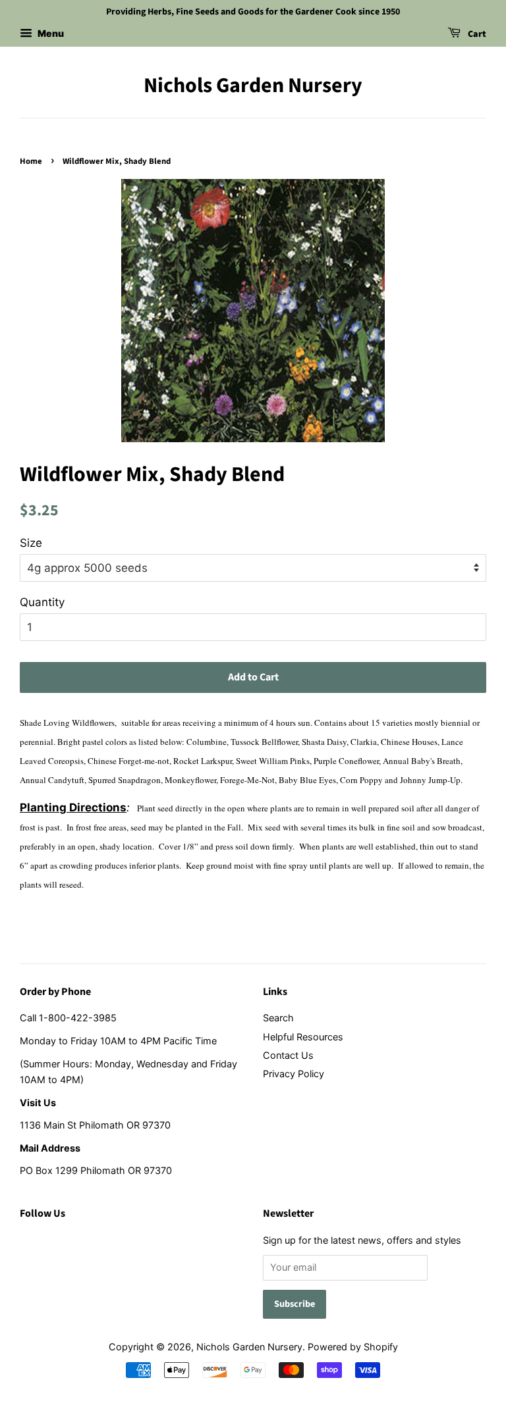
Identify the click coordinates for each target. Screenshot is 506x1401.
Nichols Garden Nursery (253, 85)
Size (31, 542)
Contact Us (288, 1055)
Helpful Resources (303, 1036)
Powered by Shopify (353, 1346)
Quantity (42, 602)
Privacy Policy (293, 1073)
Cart (476, 34)
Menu (50, 33)
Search (278, 1017)
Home (31, 161)
